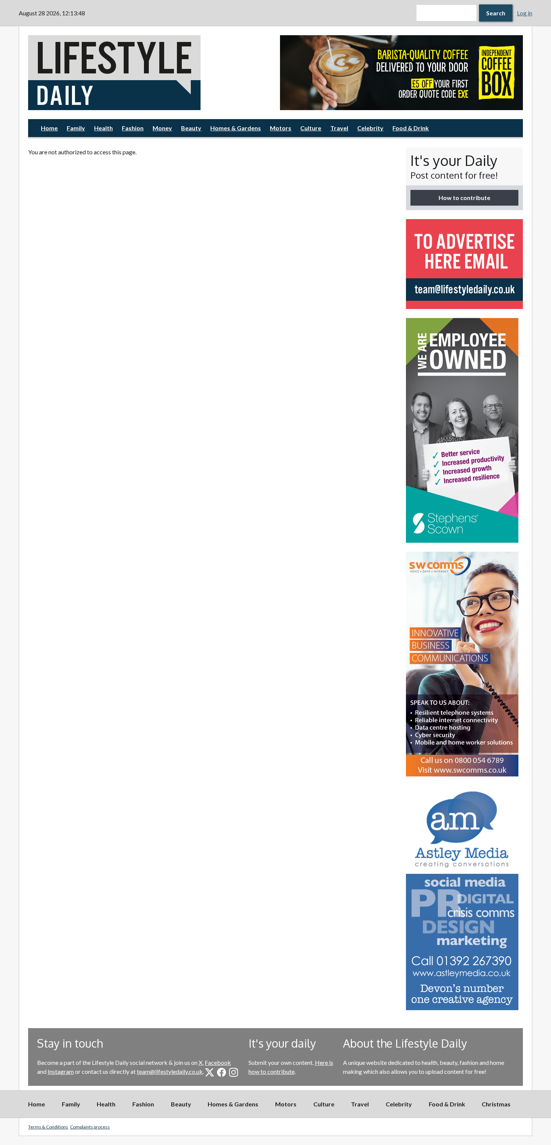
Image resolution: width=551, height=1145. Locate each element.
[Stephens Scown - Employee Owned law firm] (464, 430)
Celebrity (370, 127)
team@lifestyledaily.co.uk (170, 1071)
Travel (339, 127)
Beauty (191, 127)
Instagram (61, 1071)
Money (162, 127)
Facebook (218, 1062)
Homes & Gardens (235, 127)
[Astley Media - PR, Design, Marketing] (464, 897)
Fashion (133, 127)
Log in (524, 12)
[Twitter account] (209, 1072)
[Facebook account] (221, 1072)
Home (49, 127)
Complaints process (90, 1127)
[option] (401, 72)
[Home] (149, 72)
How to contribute (464, 197)
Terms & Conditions (48, 1127)
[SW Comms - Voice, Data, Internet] (464, 664)
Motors (280, 127)
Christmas (496, 1104)
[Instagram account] (233, 1072)
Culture (310, 127)
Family (76, 127)
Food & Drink (410, 127)
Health (103, 127)
